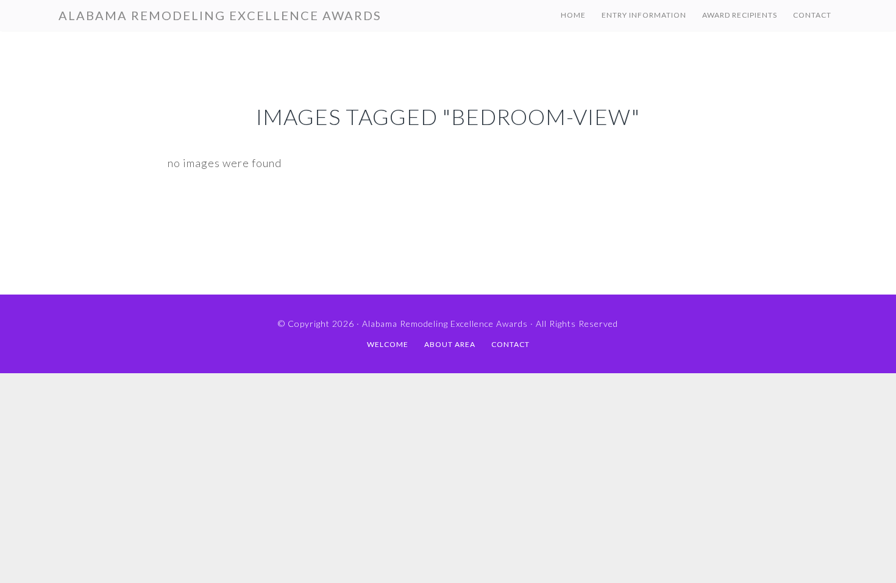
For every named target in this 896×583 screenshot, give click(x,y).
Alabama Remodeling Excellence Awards (220, 15)
